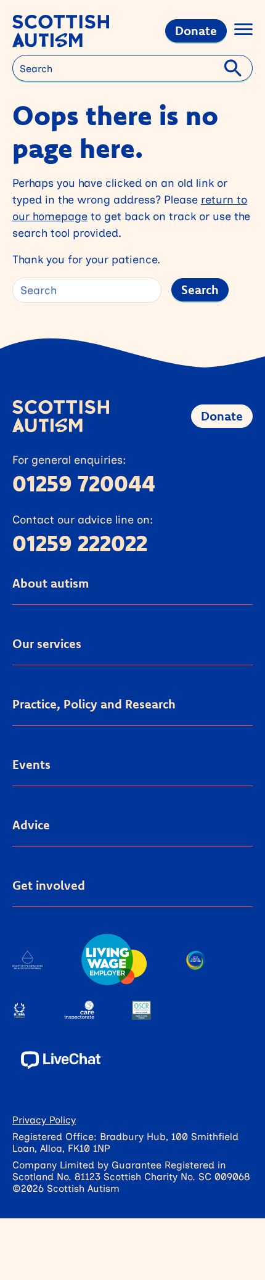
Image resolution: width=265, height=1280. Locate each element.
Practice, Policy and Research (94, 704)
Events (31, 764)
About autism (50, 583)
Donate (196, 30)
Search (200, 289)
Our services (46, 643)
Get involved (48, 885)
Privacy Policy (44, 1119)
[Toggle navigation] (243, 31)
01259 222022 (79, 543)
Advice (31, 824)
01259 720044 (83, 483)
